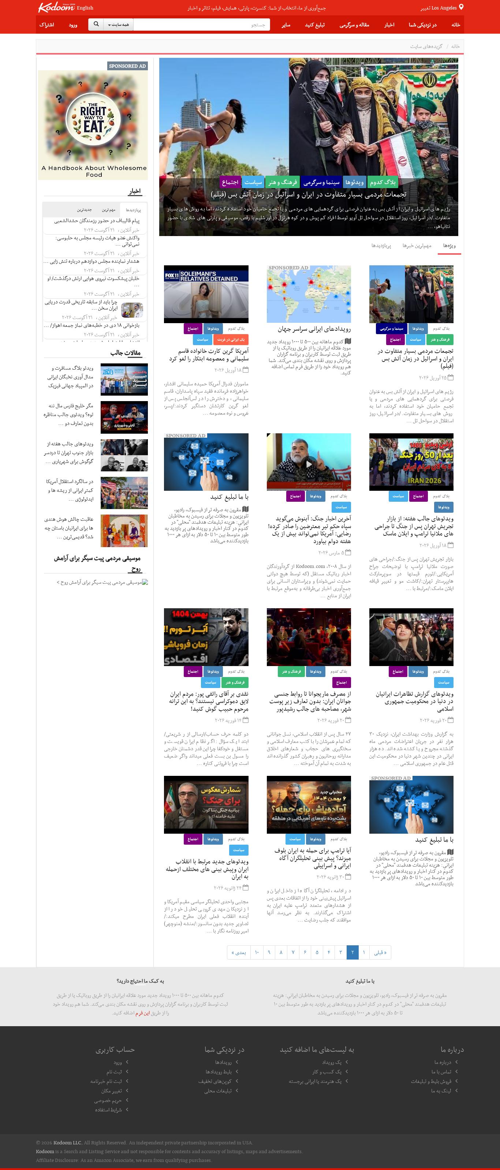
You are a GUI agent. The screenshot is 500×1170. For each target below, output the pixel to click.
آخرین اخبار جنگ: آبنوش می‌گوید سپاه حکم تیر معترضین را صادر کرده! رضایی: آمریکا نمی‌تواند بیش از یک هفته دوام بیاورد (309, 529)
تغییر (439, 7)
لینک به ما (441, 1090)
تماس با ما (441, 1071)
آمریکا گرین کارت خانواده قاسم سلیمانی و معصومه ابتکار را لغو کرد (378, 193)
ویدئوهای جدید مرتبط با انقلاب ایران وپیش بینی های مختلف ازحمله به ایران (207, 868)
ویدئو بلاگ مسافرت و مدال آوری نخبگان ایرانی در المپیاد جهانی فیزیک (70, 376)
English (85, 8)
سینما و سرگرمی (391, 328)
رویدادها (223, 1062)
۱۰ (257, 952)
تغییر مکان (111, 1090)
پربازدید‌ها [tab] (381, 245)
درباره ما (442, 1062)
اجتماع (386, 181)
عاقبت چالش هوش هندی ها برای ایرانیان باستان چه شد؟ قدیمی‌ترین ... (68, 528)
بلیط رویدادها (219, 1071)
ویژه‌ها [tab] (449, 245)
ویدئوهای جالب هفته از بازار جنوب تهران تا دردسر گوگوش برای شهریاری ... (68, 452)
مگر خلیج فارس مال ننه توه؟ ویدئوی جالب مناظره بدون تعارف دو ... (68, 414)
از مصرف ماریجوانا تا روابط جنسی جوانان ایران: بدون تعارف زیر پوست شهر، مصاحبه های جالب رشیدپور (310, 701)
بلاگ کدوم (438, 181)
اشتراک (47, 24)
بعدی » (239, 952)
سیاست (314, 181)
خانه (456, 24)
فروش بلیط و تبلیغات (431, 1081)
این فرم (142, 1012)
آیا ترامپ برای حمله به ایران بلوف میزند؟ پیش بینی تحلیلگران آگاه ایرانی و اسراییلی (313, 857)
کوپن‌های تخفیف (215, 1081)
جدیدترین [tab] (84, 209)
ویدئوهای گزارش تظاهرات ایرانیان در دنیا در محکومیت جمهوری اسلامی (415, 701)
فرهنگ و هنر (439, 339)
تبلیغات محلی (218, 1090)
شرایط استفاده (108, 1109)
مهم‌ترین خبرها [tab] (417, 245)
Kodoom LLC (67, 1142)
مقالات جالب (126, 352)
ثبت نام (114, 1071)
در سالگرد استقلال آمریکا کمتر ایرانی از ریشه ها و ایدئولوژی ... (69, 490)
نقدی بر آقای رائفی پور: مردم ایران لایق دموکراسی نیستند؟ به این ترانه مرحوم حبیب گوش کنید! (209, 701)
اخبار (389, 24)
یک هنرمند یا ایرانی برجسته (315, 1081)
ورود (73, 24)
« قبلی (380, 952)
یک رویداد (332, 1062)
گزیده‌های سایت (426, 46)
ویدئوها (409, 181)
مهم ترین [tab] (108, 209)
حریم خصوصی (108, 1100)
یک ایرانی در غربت (350, 181)
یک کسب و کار (327, 1071)
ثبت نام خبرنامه (106, 1081)
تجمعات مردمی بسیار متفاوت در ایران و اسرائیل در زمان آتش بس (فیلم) (415, 358)
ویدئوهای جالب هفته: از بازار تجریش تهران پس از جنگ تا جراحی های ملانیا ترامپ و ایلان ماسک (414, 525)
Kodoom (45, 1151)
